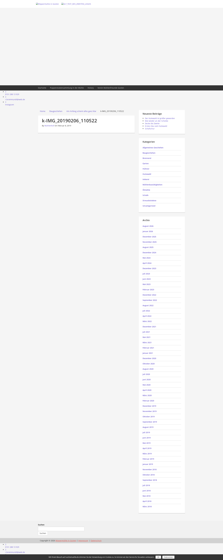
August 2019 (148, 427)
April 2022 (147, 316)
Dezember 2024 (149, 252)
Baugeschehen (149, 153)
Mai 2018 (146, 496)
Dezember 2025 (149, 236)
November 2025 (150, 242)
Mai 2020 (146, 385)
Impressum (83, 540)
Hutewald (147, 174)
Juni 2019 (147, 437)
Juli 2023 (146, 273)
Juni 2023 (147, 279)
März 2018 (147, 506)
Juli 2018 (146, 485)
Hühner (146, 169)
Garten (146, 163)
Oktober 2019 (149, 416)
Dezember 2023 (149, 268)
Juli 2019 (146, 432)
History (91, 88)
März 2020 (147, 395)
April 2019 (147, 448)
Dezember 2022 (149, 295)
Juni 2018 (147, 490)
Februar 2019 (148, 459)
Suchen (41, 524)
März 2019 (147, 453)
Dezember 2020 (149, 358)
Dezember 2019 (149, 406)
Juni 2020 (147, 379)
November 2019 (150, 411)
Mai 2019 (146, 443)
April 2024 (147, 263)
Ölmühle (146, 190)
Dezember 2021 (149, 326)
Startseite (42, 88)
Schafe (145, 195)
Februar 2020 (148, 400)
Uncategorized (149, 206)
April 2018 (147, 501)
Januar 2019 (148, 464)
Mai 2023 (146, 284)
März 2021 (147, 342)
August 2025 (148, 247)
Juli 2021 (146, 332)
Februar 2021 (148, 348)
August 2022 (148, 305)
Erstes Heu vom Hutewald (156, 126)
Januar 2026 (148, 231)
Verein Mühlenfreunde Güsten (111, 88)
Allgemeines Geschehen (153, 147)
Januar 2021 (148, 353)
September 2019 (150, 422)
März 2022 (147, 321)
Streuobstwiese (149, 200)
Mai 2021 (146, 337)
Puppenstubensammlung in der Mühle (67, 88)
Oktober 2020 (149, 363)
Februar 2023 (148, 289)
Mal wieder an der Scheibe (156, 121)
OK (158, 557)
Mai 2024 (146, 258)
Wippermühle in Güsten (65, 540)
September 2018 (150, 480)
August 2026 (148, 226)
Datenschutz (168, 557)
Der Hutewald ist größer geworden (160, 118)
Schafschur (150, 128)
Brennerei (147, 158)
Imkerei (146, 179)
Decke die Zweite (152, 123)
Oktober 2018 (149, 475)
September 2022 (150, 300)
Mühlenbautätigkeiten (152, 184)
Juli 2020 (146, 374)
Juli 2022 (146, 310)
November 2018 (150, 469)
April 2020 (147, 390)
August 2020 (148, 369)
